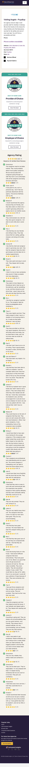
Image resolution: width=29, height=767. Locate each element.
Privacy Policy (25, 756)
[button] (14, 57)
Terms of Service (18, 756)
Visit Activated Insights (9, 3)
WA (8, 54)
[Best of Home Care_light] (8, 2)
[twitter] (12, 749)
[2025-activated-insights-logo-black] (13, 747)
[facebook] (9, 749)
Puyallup (9, 52)
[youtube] (15, 749)
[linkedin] (19, 749)
